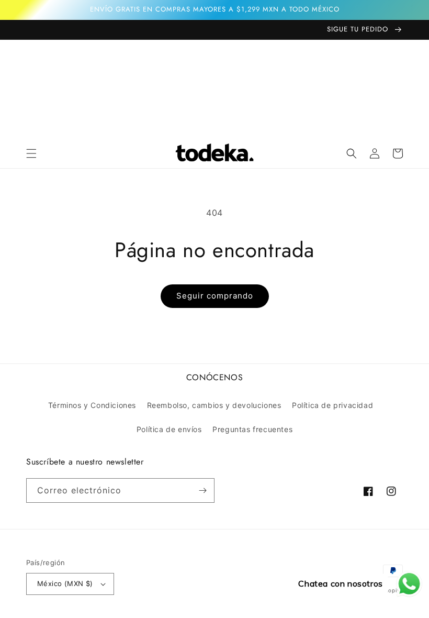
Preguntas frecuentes (252, 429)
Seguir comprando (214, 296)
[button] (31, 153)
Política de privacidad (332, 405)
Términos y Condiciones (92, 405)
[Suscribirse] (202, 490)
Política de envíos (169, 429)
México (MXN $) (65, 583)
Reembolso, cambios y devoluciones (214, 405)
